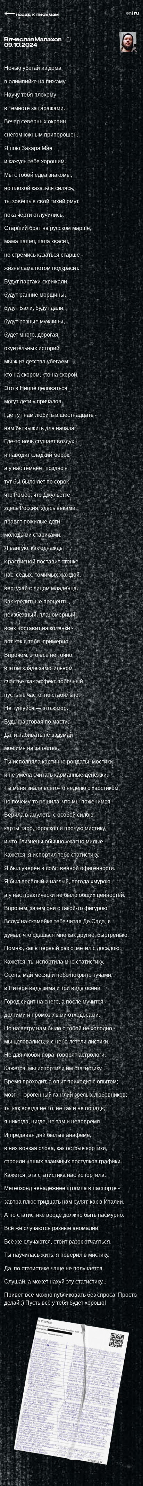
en (129, 13)
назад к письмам (37, 14)
